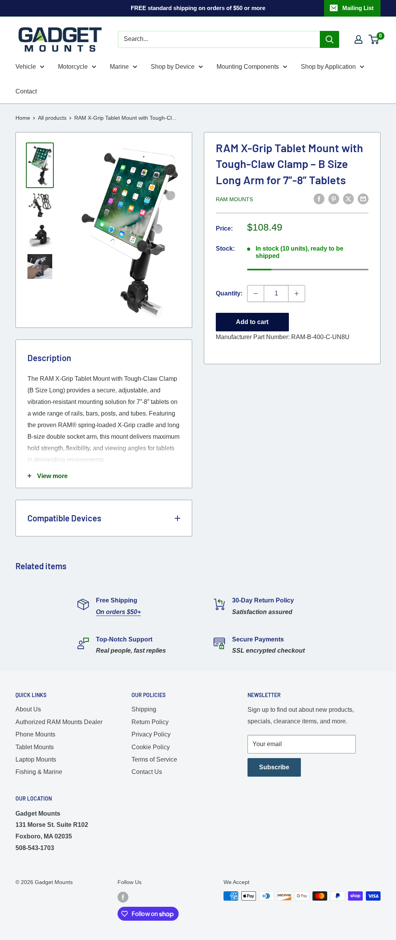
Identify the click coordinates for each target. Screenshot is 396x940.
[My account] (358, 39)
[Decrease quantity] (256, 293)
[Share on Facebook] (319, 198)
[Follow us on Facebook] (123, 896)
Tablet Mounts (34, 747)
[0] (374, 39)
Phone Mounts (35, 734)
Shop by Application (328, 66)
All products (52, 118)
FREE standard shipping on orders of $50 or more (198, 8)
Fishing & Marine (38, 772)
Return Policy (150, 722)
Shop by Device (173, 66)
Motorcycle (73, 66)
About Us (28, 709)
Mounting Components (248, 66)
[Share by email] (363, 198)
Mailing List (358, 8)
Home (22, 118)
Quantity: (229, 293)
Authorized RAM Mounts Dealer (58, 722)
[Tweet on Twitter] (348, 198)
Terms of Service (154, 759)
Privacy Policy (151, 734)
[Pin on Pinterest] (333, 198)
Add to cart (252, 322)
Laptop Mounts (35, 759)
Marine (119, 66)
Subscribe (274, 767)
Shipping (143, 709)
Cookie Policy (150, 747)
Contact (26, 91)
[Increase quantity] (296, 293)
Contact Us (146, 772)
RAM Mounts (234, 199)
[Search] (329, 39)
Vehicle (25, 66)
